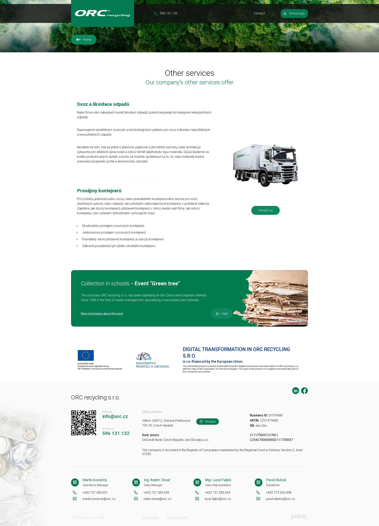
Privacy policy (150, 517)
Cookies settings (177, 517)
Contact (259, 13)
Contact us (265, 210)
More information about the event (102, 313)
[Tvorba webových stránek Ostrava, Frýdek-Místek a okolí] (299, 517)
